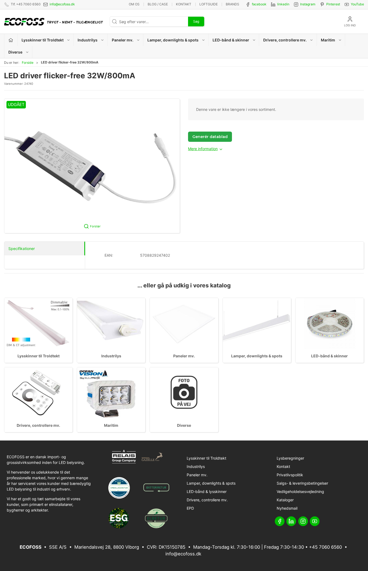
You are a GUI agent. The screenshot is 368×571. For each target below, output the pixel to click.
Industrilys (111, 356)
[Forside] (11, 40)
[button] (92, 165)
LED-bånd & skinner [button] (231, 40)
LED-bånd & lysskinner (207, 491)
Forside (27, 63)
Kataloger (285, 500)
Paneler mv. (184, 356)
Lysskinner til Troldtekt (39, 356)
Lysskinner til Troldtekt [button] (43, 40)
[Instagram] (303, 521)
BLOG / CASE (158, 4)
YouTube (357, 4)
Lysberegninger (290, 458)
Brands (232, 4)
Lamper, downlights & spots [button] (173, 40)
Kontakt (183, 4)
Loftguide (208, 4)
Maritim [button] (328, 40)
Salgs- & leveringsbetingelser (302, 483)
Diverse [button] (15, 52)
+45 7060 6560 (325, 547)
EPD (190, 508)
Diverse (184, 425)
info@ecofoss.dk (62, 4)
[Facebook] (279, 521)
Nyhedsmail (287, 508)
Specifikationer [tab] (21, 248)
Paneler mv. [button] (122, 40)
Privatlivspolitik (290, 475)
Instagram (307, 4)
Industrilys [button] (88, 40)
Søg (196, 21)
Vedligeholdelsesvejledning (300, 491)
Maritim (111, 425)
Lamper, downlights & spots (256, 356)
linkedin (283, 4)
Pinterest (333, 4)
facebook (259, 4)
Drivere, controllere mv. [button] (285, 40)
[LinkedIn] (291, 521)
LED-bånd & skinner (329, 356)
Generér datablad (210, 136)
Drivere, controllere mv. (38, 425)
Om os (134, 4)
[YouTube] (315, 521)
